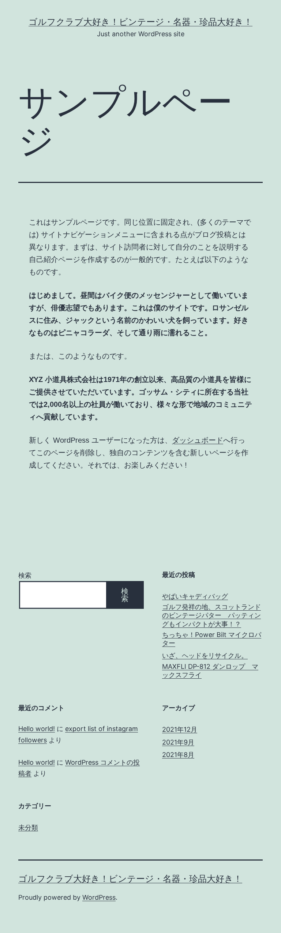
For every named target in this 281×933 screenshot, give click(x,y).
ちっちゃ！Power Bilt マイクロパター (211, 639)
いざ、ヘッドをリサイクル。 (205, 655)
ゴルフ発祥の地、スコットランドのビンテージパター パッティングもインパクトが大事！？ (211, 615)
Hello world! (36, 728)
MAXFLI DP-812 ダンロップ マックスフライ (210, 671)
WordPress (99, 897)
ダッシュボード (197, 440)
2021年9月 (178, 742)
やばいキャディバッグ (195, 596)
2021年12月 (179, 729)
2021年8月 (178, 754)
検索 (24, 575)
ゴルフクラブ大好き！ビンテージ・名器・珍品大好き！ (140, 21)
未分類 (28, 827)
